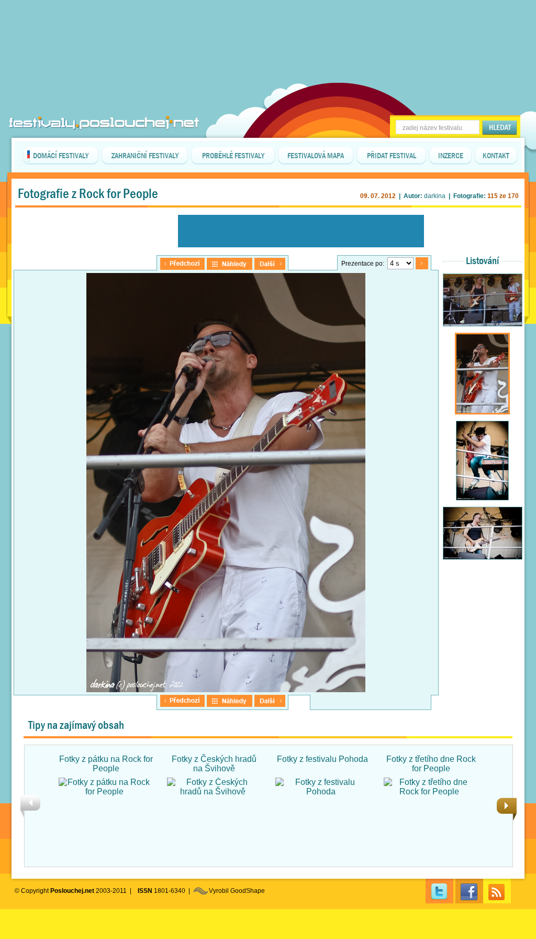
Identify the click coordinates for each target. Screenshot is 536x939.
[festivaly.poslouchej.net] (104, 122)
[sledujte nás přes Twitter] (439, 891)
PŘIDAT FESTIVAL (391, 155)
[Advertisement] (268, 26)
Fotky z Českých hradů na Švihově (214, 764)
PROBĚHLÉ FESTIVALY (233, 155)
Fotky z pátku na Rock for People (106, 764)
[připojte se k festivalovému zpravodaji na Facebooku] (469, 891)
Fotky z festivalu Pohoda (322, 759)
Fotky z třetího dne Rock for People (431, 764)
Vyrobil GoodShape (237, 890)
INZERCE (450, 155)
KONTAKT (496, 155)
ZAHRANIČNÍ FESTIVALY (144, 155)
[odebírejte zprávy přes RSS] (497, 891)
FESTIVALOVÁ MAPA (315, 155)
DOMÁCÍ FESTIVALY (60, 155)
